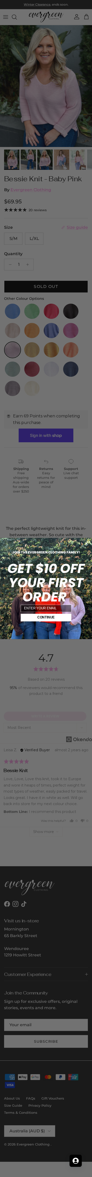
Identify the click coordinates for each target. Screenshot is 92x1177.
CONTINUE (46, 617)
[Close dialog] (86, 543)
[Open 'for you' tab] (76, 1161)
